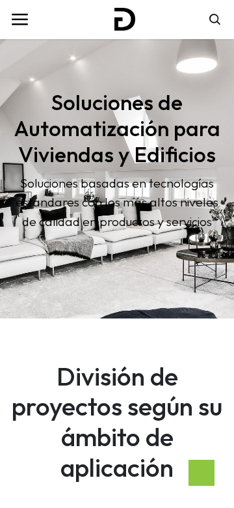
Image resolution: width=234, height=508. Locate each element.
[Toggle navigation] (19, 19)
